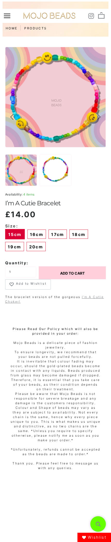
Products (35, 28)
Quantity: (16, 262)
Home (12, 28)
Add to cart (72, 273)
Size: (11, 226)
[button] (12, 117)
